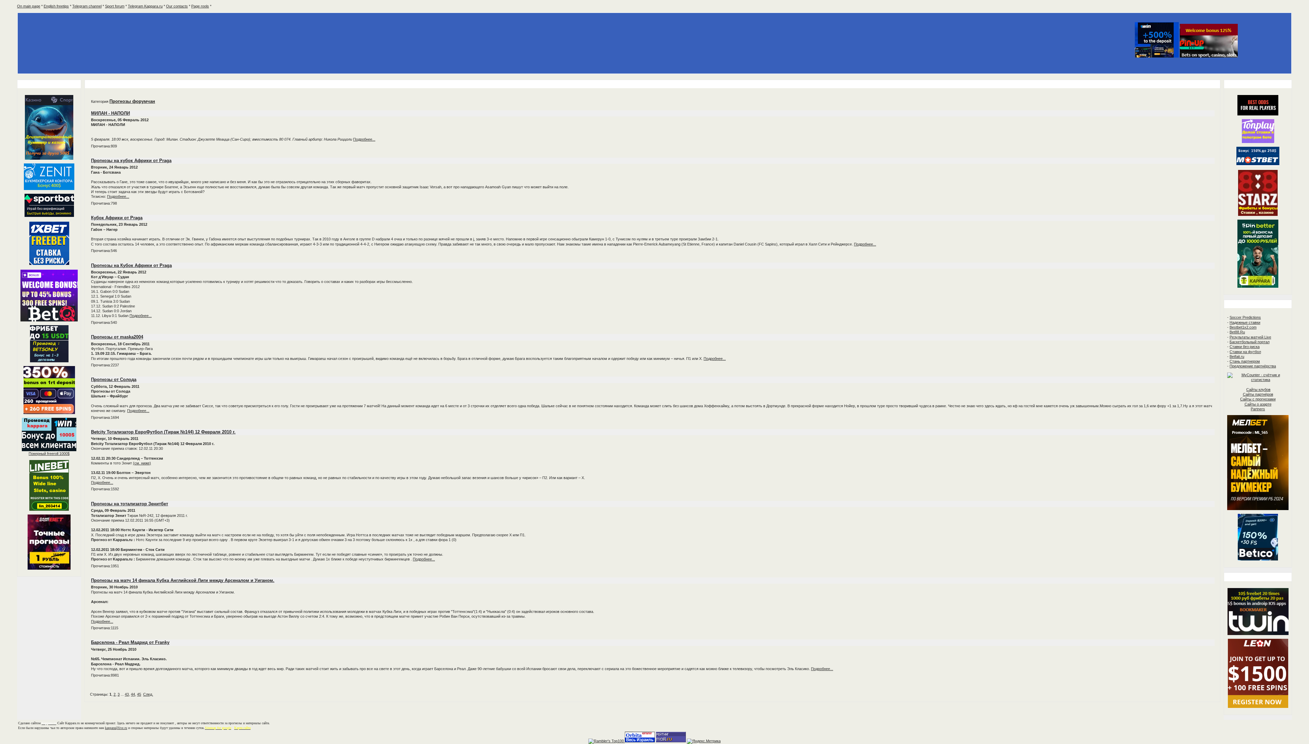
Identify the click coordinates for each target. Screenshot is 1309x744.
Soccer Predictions (1245, 317)
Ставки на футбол (1245, 352)
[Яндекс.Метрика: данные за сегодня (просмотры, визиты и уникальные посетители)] (704, 741)
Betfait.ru (1237, 356)
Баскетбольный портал (1249, 342)
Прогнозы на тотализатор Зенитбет (129, 503)
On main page (28, 6)
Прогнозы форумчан (132, 101)
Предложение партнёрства (1253, 366)
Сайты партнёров (1258, 394)
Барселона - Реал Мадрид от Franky (130, 642)
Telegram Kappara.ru (145, 6)
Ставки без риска (1245, 347)
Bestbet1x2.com (1243, 327)
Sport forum (114, 6)
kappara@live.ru (116, 728)
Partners (1258, 409)
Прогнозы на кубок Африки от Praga (131, 160)
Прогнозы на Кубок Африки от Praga (131, 265)
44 (133, 694)
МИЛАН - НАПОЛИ (110, 113)
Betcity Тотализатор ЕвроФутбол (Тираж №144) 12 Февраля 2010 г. (163, 431)
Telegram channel (87, 6)
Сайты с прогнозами (1258, 399)
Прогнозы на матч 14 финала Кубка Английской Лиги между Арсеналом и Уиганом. (182, 580)
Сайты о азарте (1258, 404)
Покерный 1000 (49, 454)
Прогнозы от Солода (113, 379)
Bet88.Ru (1237, 332)
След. (148, 694)
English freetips (56, 6)
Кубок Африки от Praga (116, 217)
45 (139, 694)
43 (127, 694)
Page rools (200, 6)
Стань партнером (1245, 361)
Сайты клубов (1258, 389)
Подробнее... (364, 139)
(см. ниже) (142, 463)
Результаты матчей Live (1250, 337)
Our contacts (177, 6)
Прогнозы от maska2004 (117, 336)
